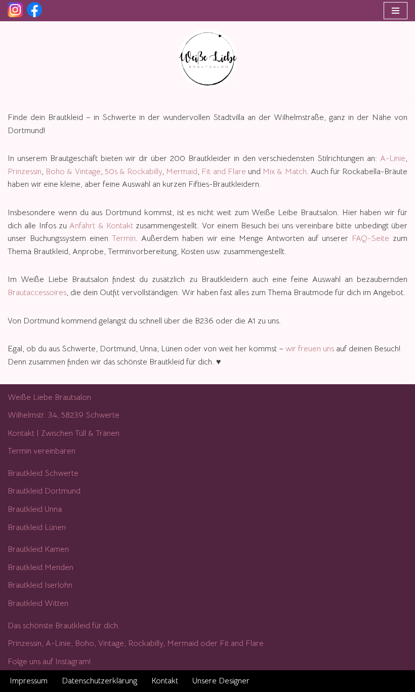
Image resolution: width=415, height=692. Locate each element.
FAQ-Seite (370, 238)
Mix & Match (284, 172)
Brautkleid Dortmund (44, 491)
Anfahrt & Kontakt (101, 226)
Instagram (72, 662)
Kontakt (21, 433)
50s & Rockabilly (133, 172)
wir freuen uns (309, 349)
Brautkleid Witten (38, 603)
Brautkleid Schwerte (43, 473)
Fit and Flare (223, 172)
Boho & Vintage (73, 172)
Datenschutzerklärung (99, 681)
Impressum (29, 681)
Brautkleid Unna (35, 509)
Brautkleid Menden (40, 567)
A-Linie (392, 158)
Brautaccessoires (37, 293)
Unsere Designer (221, 681)
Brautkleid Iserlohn (40, 585)
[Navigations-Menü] (395, 10)
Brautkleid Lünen (37, 527)
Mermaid (181, 172)
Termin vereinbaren (41, 451)
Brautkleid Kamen (38, 549)
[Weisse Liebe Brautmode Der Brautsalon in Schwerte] (207, 58)
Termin (124, 238)
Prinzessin (25, 172)
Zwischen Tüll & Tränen (80, 433)
